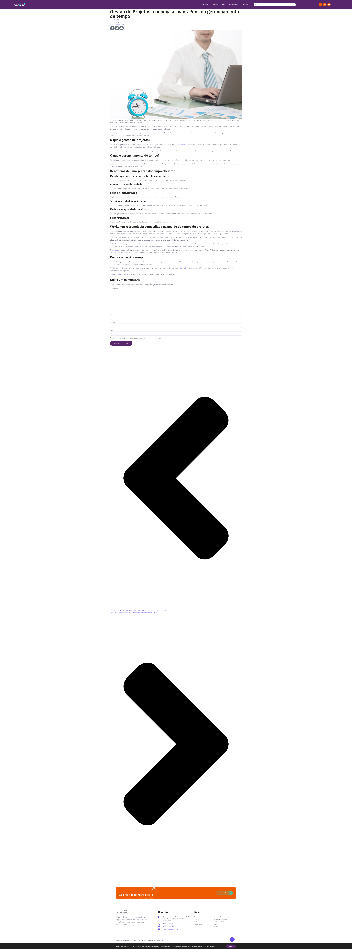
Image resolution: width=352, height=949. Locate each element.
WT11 (164, 940)
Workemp (115, 250)
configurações (211, 946)
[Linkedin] (324, 4)
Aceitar (231, 946)
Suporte (215, 5)
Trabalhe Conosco (219, 922)
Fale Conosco (233, 5)
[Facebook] (329, 4)
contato (120, 274)
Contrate (245, 5)
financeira (183, 268)
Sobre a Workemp (219, 917)
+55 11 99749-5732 (170, 926)
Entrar (216, 926)
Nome (112, 314)
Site (111, 330)
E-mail (113, 322)
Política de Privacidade (220, 919)
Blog (223, 5)
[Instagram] (320, 4)
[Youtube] (121, 28)
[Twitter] (117, 28)
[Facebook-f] (112, 28)
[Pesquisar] (294, 4)
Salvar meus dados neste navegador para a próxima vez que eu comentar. (138, 338)
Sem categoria (119, 25)
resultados (183, 144)
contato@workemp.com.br (173, 929)
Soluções (205, 5)
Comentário (115, 288)
